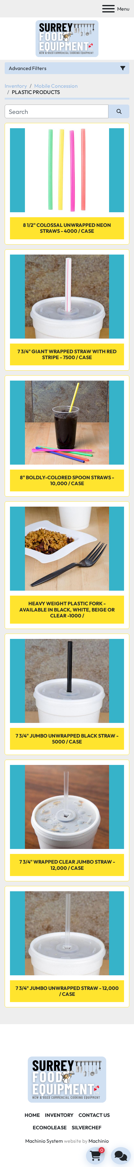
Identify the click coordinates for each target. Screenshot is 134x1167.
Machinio (99, 1141)
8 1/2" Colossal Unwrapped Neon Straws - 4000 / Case (67, 228)
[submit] (118, 111)
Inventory (59, 1115)
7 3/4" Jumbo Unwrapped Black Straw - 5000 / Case (67, 739)
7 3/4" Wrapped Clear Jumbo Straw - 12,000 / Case (67, 865)
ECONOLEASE (50, 1127)
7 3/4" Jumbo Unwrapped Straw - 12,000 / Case (67, 991)
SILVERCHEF (86, 1127)
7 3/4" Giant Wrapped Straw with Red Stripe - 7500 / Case (67, 354)
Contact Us (94, 1115)
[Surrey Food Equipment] (67, 1079)
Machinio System (44, 1141)
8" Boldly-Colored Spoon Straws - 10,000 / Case (67, 480)
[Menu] (108, 8)
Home (32, 1115)
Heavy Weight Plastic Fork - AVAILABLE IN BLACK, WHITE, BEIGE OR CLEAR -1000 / (67, 609)
